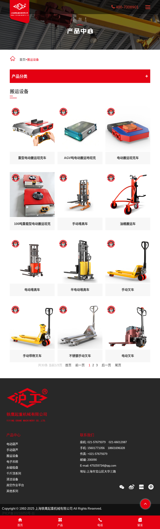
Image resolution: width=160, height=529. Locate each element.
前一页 (80, 365)
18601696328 (116, 448)
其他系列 (12, 491)
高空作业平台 (15, 485)
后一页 (106, 365)
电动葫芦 (12, 444)
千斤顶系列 (13, 473)
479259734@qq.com (103, 465)
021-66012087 (118, 442)
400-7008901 (127, 7)
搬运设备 (12, 455)
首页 (22, 59)
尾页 (118, 365)
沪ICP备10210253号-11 (18, 513)
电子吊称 (12, 461)
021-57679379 (96, 442)
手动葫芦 (12, 450)
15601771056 (96, 448)
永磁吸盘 (12, 467)
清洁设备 (12, 479)
